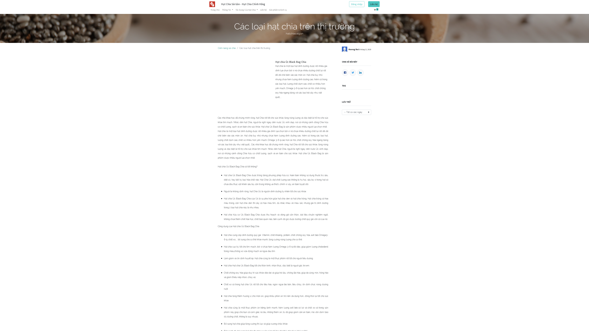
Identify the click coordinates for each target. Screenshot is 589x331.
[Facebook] (345, 72)
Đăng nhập (356, 4)
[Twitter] (353, 72)
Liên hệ (374, 4)
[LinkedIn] (360, 72)
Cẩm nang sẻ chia (227, 48)
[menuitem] (215, 10)
